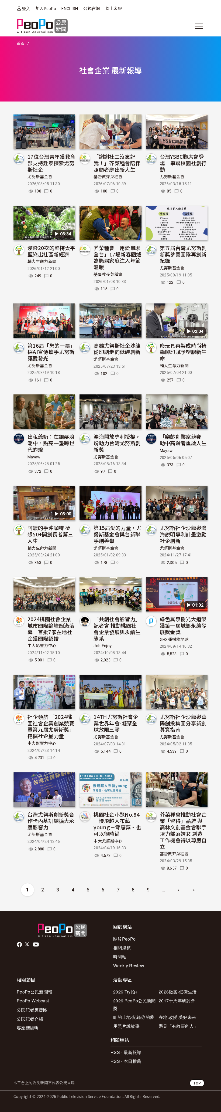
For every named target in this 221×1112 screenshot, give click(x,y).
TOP (197, 1083)
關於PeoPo (124, 939)
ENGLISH (69, 8)
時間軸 (119, 957)
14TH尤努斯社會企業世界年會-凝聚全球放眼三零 (116, 723)
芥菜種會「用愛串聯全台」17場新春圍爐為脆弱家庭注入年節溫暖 (117, 257)
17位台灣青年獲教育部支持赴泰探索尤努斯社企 (51, 163)
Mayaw (33, 457)
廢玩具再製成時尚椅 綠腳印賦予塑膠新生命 (183, 352)
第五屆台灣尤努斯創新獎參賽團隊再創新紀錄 (183, 254)
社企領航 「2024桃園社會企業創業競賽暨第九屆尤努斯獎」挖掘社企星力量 (50, 726)
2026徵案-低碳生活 (178, 992)
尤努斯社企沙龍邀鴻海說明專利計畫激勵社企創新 (183, 534)
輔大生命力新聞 (41, 261)
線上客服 (113, 8)
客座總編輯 (28, 1028)
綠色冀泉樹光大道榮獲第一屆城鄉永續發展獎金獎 (183, 625)
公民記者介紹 (30, 1019)
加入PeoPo (46, 8)
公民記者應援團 (32, 1010)
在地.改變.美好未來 (177, 1017)
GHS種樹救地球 (174, 639)
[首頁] (42, 26)
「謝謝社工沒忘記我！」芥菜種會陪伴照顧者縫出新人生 (117, 163)
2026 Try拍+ (125, 992)
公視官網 (91, 8)
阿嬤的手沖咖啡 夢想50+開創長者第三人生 (50, 534)
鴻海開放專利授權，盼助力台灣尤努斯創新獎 (117, 443)
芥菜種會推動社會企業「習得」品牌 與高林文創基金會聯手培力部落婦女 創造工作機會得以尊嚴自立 (183, 830)
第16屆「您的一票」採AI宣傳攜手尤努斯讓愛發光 (51, 352)
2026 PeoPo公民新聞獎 (134, 1004)
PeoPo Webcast (33, 1001)
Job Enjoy (103, 645)
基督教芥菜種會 (108, 176)
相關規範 (122, 948)
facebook (20, 944)
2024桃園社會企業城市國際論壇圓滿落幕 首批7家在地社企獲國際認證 (50, 628)
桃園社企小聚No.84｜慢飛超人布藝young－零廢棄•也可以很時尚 (117, 824)
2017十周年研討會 (177, 1001)
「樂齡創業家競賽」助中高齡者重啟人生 (183, 440)
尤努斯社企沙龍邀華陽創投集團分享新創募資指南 (183, 723)
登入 (26, 8)
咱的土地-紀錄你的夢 (133, 1017)
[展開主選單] (199, 26)
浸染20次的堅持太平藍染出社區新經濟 (51, 251)
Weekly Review (128, 965)
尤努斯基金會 (39, 176)
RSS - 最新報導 (125, 1052)
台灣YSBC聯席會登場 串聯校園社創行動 (183, 163)
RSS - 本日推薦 (125, 1061)
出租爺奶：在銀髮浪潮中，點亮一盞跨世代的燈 (50, 443)
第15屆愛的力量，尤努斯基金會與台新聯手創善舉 (117, 534)
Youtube (36, 944)
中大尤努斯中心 (108, 841)
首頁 (21, 43)
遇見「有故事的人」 (178, 1026)
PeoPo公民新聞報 (34, 992)
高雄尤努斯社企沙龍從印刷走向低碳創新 (117, 349)
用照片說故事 (126, 1026)
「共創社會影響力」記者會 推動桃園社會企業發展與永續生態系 (117, 628)
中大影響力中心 (41, 645)
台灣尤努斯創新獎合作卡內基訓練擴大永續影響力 (50, 821)
